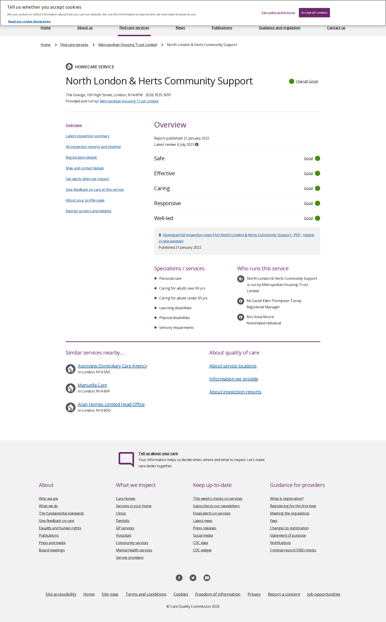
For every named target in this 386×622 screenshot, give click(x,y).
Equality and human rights (60, 528)
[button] (303, 81)
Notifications (280, 542)
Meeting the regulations (289, 513)
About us (85, 27)
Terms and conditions (146, 594)
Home (46, 27)
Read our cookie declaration (29, 21)
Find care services (134, 27)
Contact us (336, 27)
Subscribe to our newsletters (216, 505)
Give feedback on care (56, 520)
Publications (222, 27)
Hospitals (123, 535)
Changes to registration (289, 528)
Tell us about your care (158, 453)
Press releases (204, 528)
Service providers (130, 557)
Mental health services (134, 550)
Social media (203, 535)
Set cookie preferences (278, 12)
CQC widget (202, 550)
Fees (273, 520)
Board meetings (52, 550)
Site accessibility (61, 594)
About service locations (233, 366)
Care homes (125, 498)
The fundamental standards (61, 513)
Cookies (181, 594)
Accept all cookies (314, 12)
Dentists (123, 520)
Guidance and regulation (279, 27)
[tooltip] (197, 144)
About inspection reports (235, 392)
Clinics (121, 513)
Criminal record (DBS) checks (293, 550)
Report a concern (284, 594)
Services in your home (133, 505)
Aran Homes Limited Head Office (111, 404)
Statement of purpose (288, 535)
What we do (48, 505)
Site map (110, 594)
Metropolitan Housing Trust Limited (127, 44)
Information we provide (233, 379)
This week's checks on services (217, 498)
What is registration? (287, 498)
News (180, 27)
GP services (125, 528)
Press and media (52, 542)
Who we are (48, 498)
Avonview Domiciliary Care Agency (112, 366)
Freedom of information (217, 594)
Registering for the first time (293, 505)
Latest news (202, 520)
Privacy (254, 594)
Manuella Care (92, 385)
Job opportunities (323, 594)
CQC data (200, 542)
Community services (132, 542)
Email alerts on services (212, 513)
